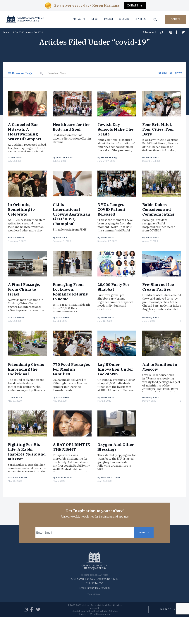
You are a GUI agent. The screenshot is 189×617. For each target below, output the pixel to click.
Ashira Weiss (152, 157)
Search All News (170, 73)
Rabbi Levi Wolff (64, 477)
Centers (140, 19)
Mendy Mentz (152, 317)
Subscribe (148, 32)
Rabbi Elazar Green (110, 477)
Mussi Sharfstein (64, 157)
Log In (161, 32)
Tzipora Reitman (19, 477)
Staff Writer (61, 237)
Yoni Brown (16, 157)
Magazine (79, 19)
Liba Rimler (16, 397)
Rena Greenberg (109, 157)
